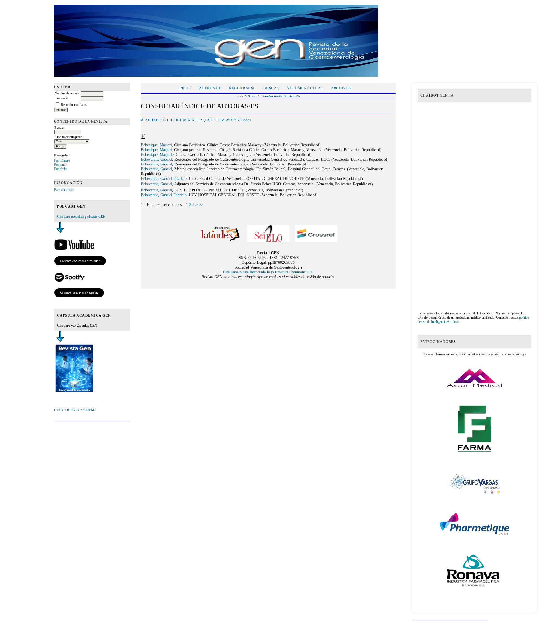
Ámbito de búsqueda (68, 137)
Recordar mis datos (74, 105)
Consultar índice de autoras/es (280, 96)
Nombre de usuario (67, 93)
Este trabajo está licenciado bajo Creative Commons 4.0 (268, 272)
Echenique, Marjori (156, 145)
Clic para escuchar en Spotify (79, 292)
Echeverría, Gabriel (156, 159)
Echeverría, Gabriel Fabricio (164, 178)
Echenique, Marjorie (157, 154)
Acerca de (210, 88)
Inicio (185, 88)
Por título (60, 169)
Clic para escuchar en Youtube (80, 260)
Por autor (60, 165)
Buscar (59, 128)
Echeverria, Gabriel (156, 190)
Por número (62, 160)
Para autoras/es (64, 190)
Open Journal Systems (75, 410)
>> (201, 204)
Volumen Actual (305, 88)
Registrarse (242, 88)
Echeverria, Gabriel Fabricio (164, 195)
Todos (246, 120)
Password (61, 98)
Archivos (341, 88)
